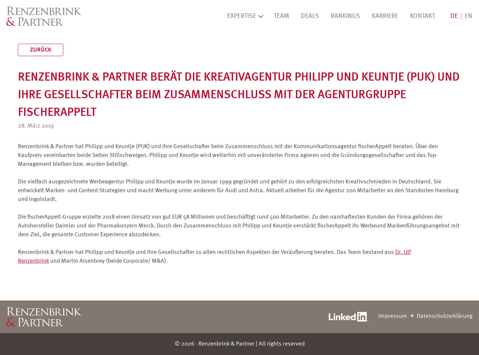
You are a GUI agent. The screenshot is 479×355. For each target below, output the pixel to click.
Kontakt (422, 16)
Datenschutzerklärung (444, 316)
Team (281, 16)
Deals (310, 16)
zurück (40, 50)
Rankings (345, 16)
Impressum (392, 316)
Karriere (385, 16)
